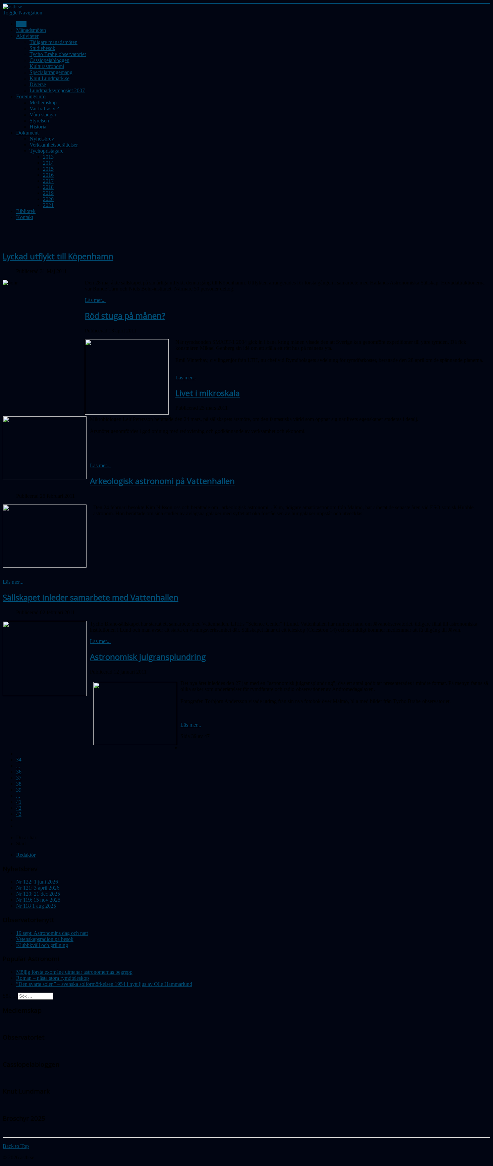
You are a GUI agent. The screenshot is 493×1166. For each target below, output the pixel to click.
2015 (48, 169)
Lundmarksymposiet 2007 (57, 90)
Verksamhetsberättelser (54, 145)
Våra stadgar (43, 114)
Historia (38, 126)
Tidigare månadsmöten (53, 42)
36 (18, 772)
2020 (48, 199)
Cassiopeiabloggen (49, 60)
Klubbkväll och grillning (42, 945)
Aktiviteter (27, 36)
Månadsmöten (31, 30)
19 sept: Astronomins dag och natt (52, 933)
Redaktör (26, 855)
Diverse (38, 84)
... (18, 765)
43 (18, 814)
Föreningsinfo (31, 96)
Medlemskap (43, 102)
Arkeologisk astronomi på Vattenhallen (162, 480)
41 (18, 802)
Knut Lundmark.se (49, 78)
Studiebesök (42, 48)
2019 (48, 193)
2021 (48, 205)
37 (18, 778)
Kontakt (24, 217)
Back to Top (16, 1146)
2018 (48, 187)
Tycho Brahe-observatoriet (58, 54)
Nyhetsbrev (42, 139)
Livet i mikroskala (207, 393)
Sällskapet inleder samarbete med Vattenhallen (90, 597)
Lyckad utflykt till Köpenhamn (58, 256)
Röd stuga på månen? (125, 315)
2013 (48, 157)
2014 (48, 163)
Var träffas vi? (44, 108)
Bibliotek (26, 211)
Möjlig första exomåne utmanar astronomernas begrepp (74, 972)
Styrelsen (39, 120)
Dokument (27, 133)
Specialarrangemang (51, 72)
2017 (48, 181)
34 (18, 759)
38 (18, 784)
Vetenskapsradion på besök (44, 939)
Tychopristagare (46, 151)
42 (18, 808)
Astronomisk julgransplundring (148, 656)
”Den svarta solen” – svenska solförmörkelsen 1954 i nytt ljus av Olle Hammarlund (104, 984)
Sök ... (9, 996)
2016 (48, 175)
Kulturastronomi (47, 66)
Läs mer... (95, 300)
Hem (21, 24)
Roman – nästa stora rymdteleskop (52, 978)
